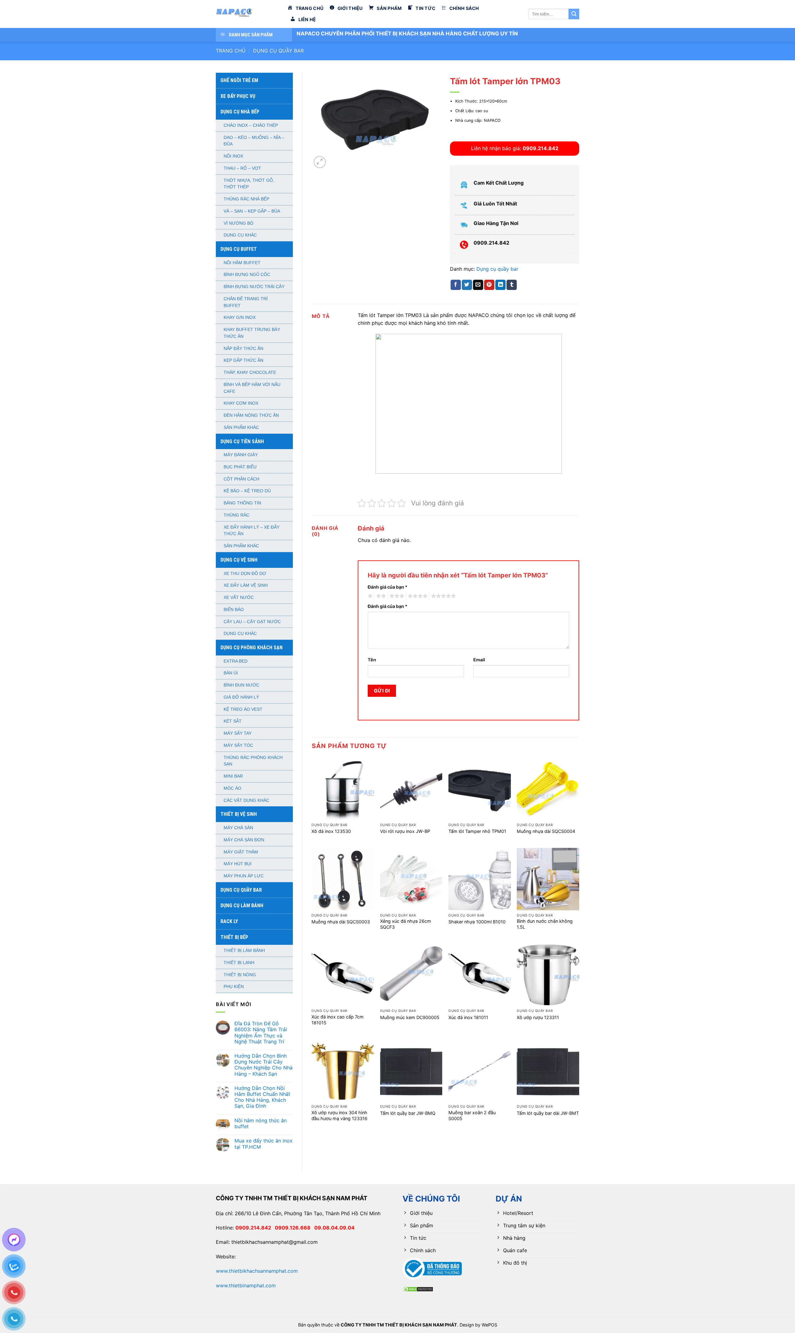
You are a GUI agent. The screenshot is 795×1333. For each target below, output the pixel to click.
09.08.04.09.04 (334, 1228)
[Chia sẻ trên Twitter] (467, 285)
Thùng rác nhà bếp (246, 199)
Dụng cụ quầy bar (278, 51)
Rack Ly (229, 921)
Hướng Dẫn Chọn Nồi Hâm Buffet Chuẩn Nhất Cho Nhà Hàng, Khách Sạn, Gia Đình (262, 1097)
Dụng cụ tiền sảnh (242, 441)
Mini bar (233, 776)
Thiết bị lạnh (239, 962)
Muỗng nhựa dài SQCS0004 (546, 831)
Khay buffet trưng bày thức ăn (252, 333)
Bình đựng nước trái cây (254, 286)
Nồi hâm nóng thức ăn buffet (260, 1123)
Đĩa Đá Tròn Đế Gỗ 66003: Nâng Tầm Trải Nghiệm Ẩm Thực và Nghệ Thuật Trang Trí (260, 1033)
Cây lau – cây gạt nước (252, 621)
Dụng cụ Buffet (238, 249)
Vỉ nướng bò (238, 223)
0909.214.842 (255, 1228)
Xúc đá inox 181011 (468, 1017)
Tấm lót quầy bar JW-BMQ (407, 1113)
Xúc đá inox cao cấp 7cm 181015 (337, 1019)
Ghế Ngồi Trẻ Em (239, 80)
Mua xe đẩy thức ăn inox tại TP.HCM (263, 1144)
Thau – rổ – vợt (242, 168)
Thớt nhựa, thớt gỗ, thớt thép (249, 184)
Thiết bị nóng (240, 974)
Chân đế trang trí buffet (246, 302)
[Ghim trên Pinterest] (489, 285)
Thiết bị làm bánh (244, 950)
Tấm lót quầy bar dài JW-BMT (548, 1113)
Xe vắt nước (239, 597)
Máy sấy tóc (238, 745)
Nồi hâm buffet (242, 262)
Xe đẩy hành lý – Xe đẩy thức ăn (251, 530)
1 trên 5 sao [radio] (369, 596)
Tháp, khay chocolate (250, 372)
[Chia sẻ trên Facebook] (456, 285)
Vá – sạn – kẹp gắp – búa (252, 211)
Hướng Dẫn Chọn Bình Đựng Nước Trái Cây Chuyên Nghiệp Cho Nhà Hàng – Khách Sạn (263, 1065)
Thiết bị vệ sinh (238, 814)
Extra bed (236, 661)
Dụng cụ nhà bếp (239, 112)
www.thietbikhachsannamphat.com (257, 1271)
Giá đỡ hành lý (241, 697)
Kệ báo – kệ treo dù (247, 491)
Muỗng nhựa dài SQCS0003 (340, 921)
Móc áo (232, 788)
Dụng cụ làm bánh (241, 905)
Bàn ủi (231, 673)
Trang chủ (231, 51)
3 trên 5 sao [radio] (396, 596)
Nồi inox (233, 156)
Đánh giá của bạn (387, 587)
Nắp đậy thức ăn (243, 348)
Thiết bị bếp (234, 937)
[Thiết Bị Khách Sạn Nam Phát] (247, 14)
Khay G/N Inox (240, 317)
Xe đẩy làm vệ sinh (246, 585)
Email (479, 659)
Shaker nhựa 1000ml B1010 (477, 921)
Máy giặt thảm (241, 852)
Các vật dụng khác (246, 800)
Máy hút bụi (238, 864)
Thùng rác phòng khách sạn (253, 761)
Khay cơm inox (241, 403)
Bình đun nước (241, 685)
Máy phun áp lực (244, 876)
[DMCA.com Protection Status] (418, 1288)
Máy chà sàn (238, 827)
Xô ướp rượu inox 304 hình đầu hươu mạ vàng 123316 (339, 1115)
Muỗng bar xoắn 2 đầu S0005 (472, 1115)
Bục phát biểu (240, 467)
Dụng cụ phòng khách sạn (251, 647)
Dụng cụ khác (240, 235)
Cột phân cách (241, 479)
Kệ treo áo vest (243, 709)
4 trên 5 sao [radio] (417, 596)
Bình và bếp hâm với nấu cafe (252, 388)
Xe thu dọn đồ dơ (245, 573)
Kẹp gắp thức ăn (243, 360)
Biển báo (234, 609)
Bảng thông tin (242, 503)
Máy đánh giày (241, 455)
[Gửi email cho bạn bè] (478, 285)
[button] (320, 162)
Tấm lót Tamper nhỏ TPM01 (477, 831)
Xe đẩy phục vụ (237, 96)
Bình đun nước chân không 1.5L (545, 924)
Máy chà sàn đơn (244, 840)
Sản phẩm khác (241, 427)
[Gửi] (574, 14)
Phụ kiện (234, 986)
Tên (372, 659)
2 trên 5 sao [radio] (380, 596)
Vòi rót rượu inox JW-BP (405, 831)
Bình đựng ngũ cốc (247, 274)
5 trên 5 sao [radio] (442, 596)
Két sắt (233, 721)
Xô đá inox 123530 (331, 831)
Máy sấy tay (238, 733)
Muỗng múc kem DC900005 (409, 1017)
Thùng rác (236, 515)
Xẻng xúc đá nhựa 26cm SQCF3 (405, 924)
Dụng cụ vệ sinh (238, 560)
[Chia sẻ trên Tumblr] (512, 285)
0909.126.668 (294, 1228)
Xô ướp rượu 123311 (538, 1017)
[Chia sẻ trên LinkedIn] (500, 285)
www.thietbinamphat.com (246, 1285)
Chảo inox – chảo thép (251, 125)
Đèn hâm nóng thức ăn (251, 415)
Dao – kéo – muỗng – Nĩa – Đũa (254, 141)
